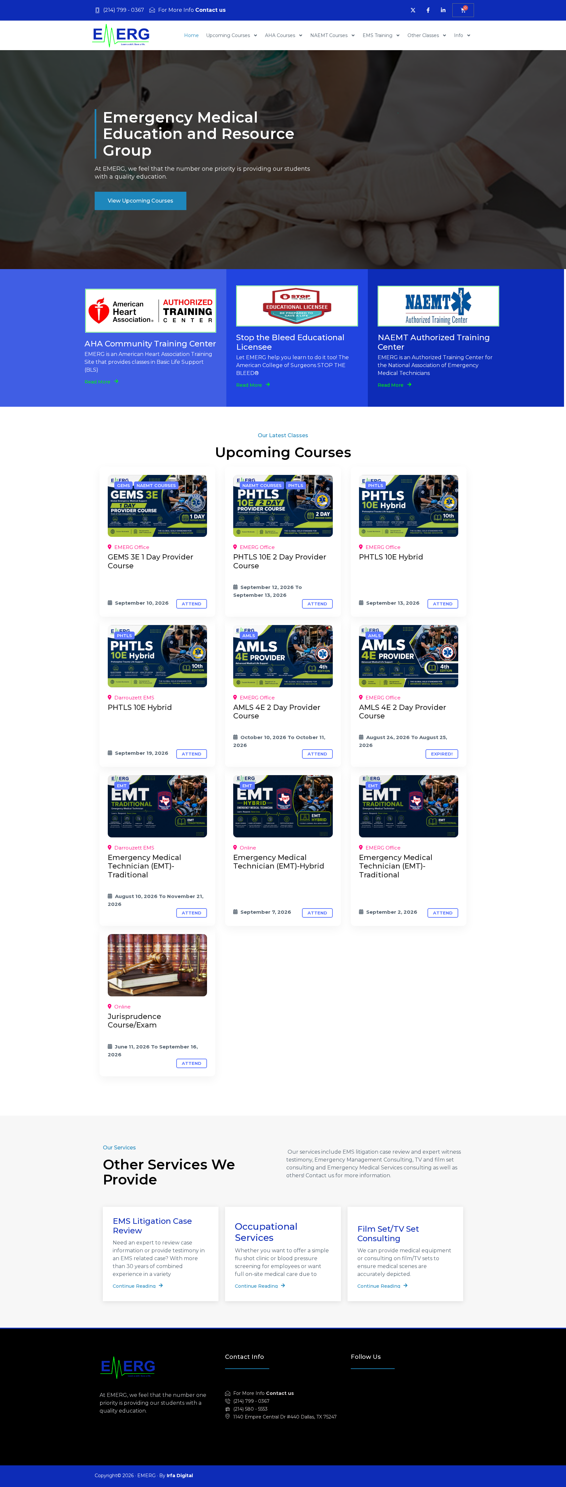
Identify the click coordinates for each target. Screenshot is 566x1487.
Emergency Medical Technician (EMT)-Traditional (144, 866)
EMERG (146, 1475)
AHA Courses (280, 35)
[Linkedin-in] (443, 10)
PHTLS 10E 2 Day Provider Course (279, 561)
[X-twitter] (413, 10)
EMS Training (377, 35)
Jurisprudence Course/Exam (134, 1020)
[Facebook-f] (428, 10)
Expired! (442, 753)
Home (191, 35)
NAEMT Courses (329, 35)
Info (458, 35)
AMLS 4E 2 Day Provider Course (276, 711)
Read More (97, 381)
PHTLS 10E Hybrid (391, 557)
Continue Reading (134, 1285)
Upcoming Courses (228, 35)
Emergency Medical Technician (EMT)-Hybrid (278, 862)
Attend (191, 603)
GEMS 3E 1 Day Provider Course (150, 561)
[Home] (157, 506)
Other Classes (423, 35)
